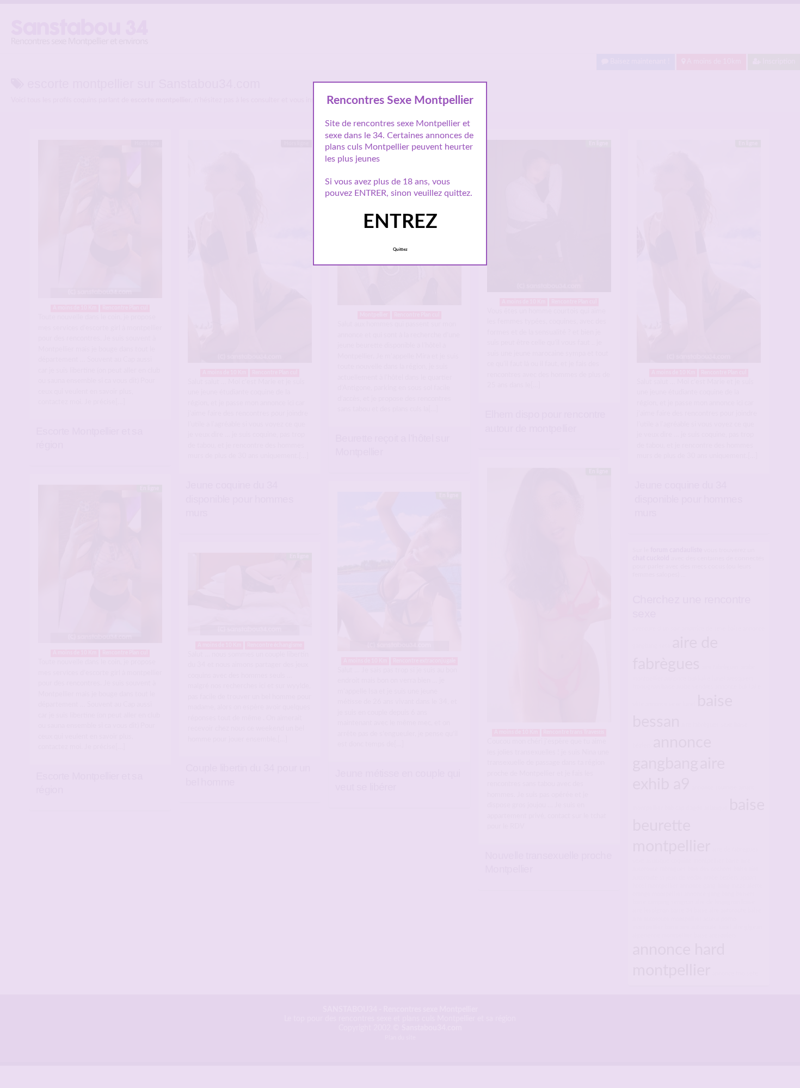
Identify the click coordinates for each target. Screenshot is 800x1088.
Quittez (400, 250)
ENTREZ (400, 222)
